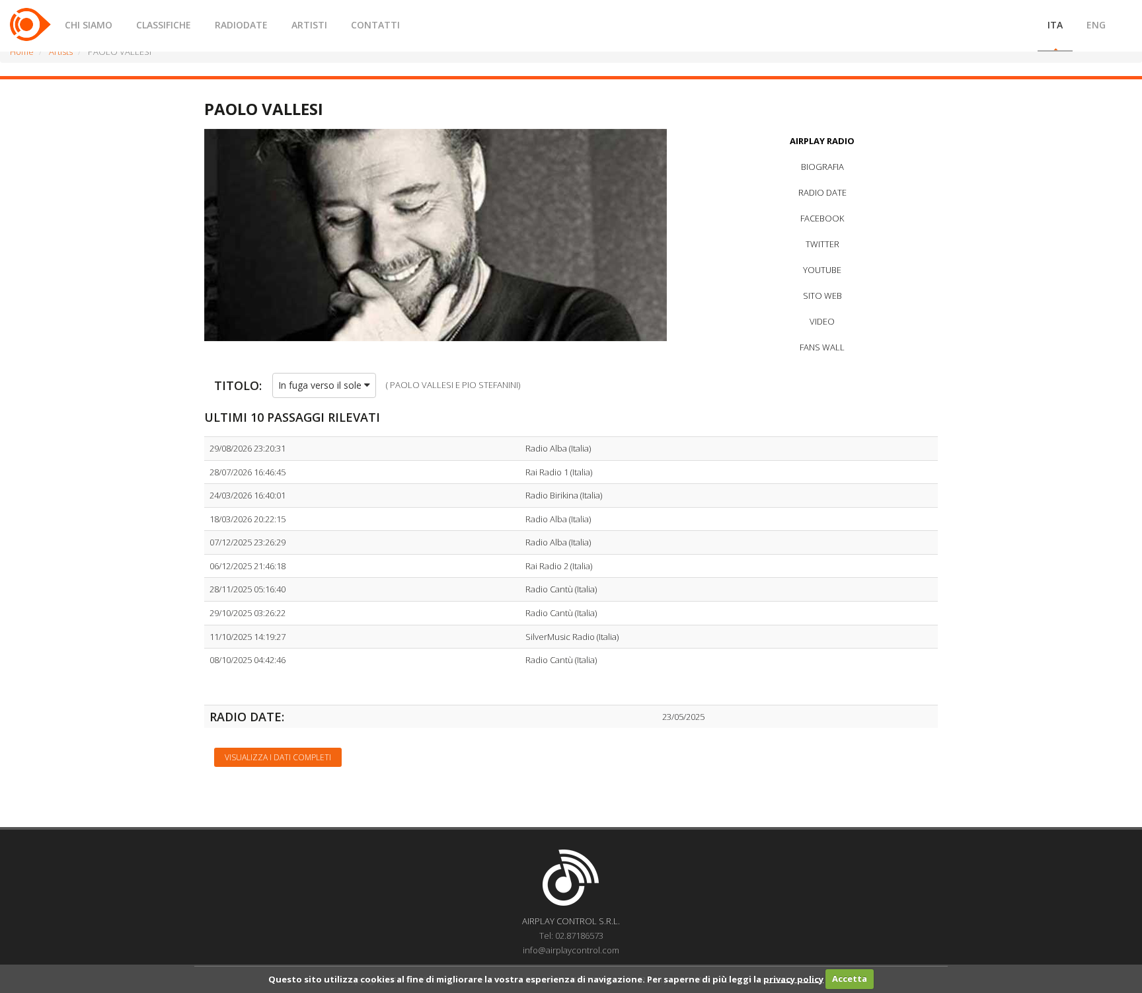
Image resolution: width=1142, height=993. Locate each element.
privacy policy (793, 978)
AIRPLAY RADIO (822, 141)
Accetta (849, 978)
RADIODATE (241, 25)
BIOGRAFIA (822, 167)
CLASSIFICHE (163, 25)
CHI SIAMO (88, 25)
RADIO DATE (822, 192)
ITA (1055, 25)
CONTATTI (375, 25)
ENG (1096, 25)
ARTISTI (309, 25)
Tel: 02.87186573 (571, 935)
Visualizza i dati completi (278, 757)
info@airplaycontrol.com (571, 950)
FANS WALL (822, 347)
